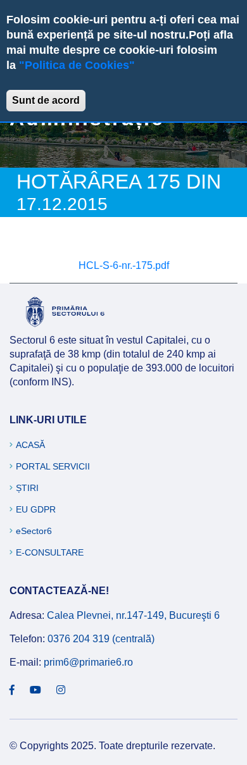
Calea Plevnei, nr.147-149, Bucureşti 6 (133, 615)
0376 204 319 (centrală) (101, 638)
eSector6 (34, 531)
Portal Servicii (53, 466)
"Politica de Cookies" (77, 65)
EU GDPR (36, 509)
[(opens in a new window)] (12, 690)
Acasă (30, 445)
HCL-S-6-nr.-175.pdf (124, 265)
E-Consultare (50, 552)
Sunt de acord (46, 100)
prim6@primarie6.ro (88, 662)
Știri (27, 488)
